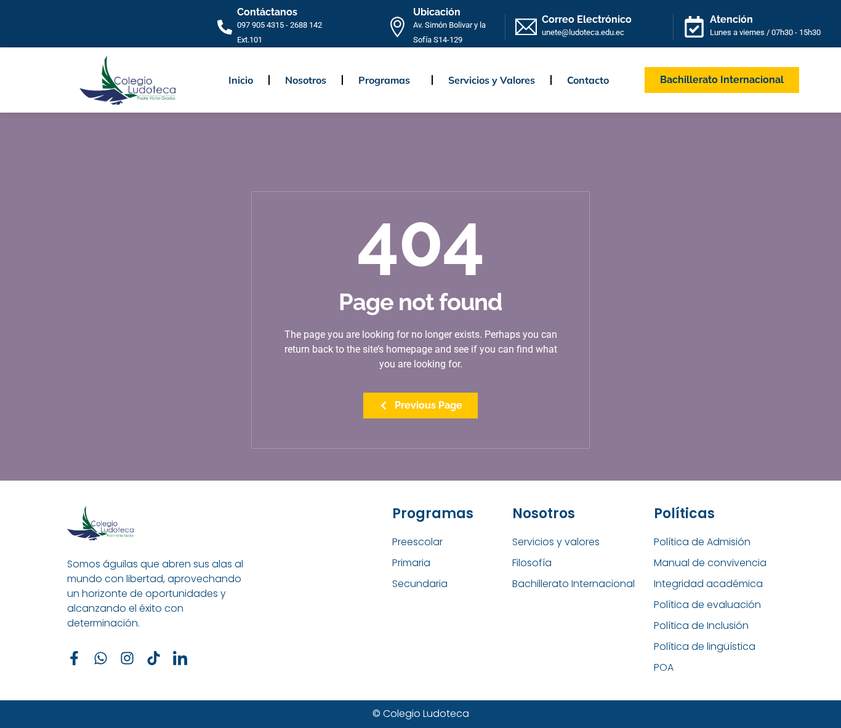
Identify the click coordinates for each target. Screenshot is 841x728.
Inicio (240, 80)
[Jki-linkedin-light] (180, 658)
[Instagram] (127, 658)
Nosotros (305, 80)
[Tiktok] (154, 658)
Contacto (588, 80)
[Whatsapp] (101, 658)
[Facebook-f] (74, 658)
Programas (384, 80)
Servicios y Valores (491, 80)
